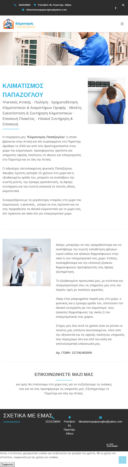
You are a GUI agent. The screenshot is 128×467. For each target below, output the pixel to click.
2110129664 (24, 5)
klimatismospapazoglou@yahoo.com (46, 9)
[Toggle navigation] (122, 23)
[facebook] (115, 8)
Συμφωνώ (7, 464)
